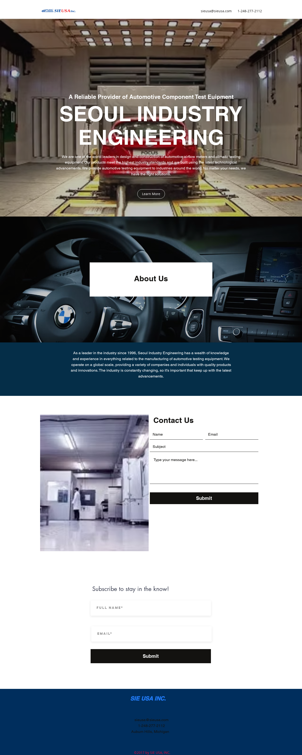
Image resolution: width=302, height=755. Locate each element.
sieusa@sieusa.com (216, 11)
